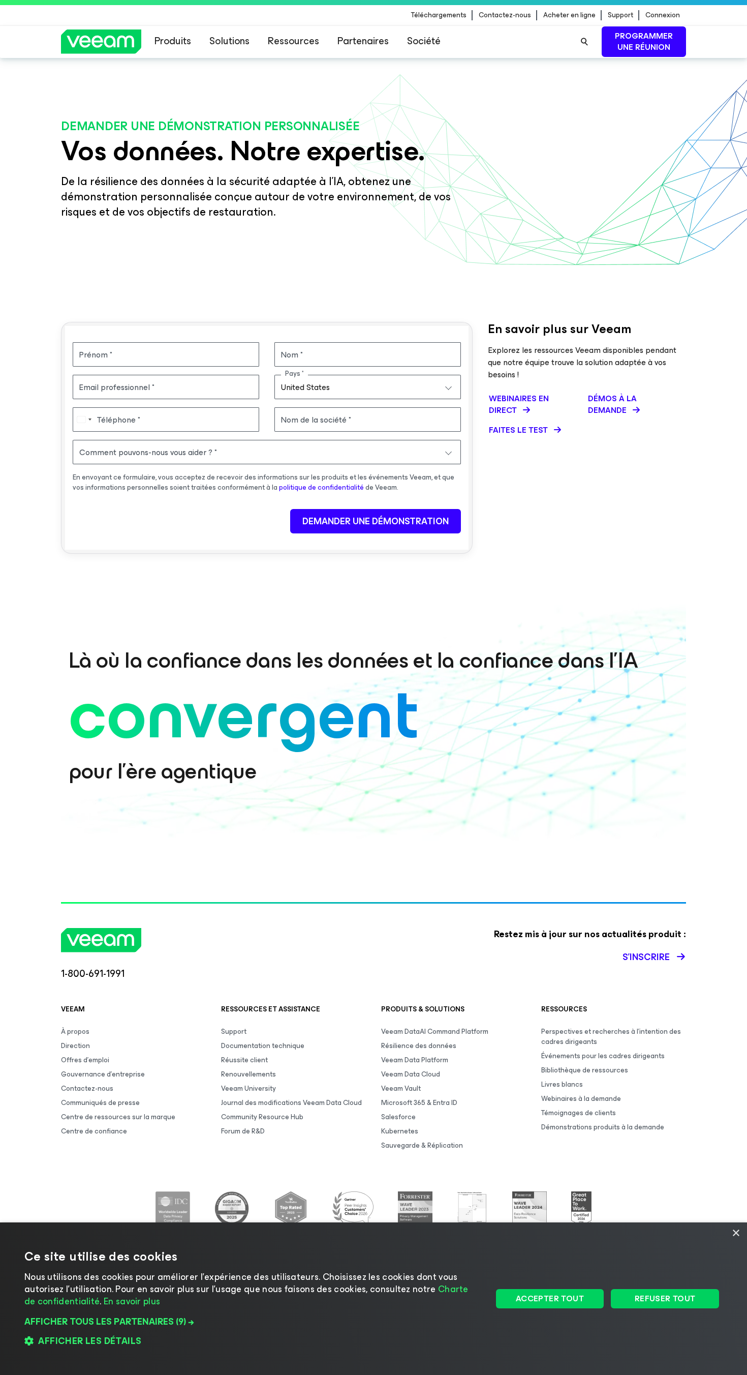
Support (620, 15)
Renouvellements (248, 1074)
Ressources (293, 41)
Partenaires (363, 41)
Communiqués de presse (100, 1103)
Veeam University (248, 1088)
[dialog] (373, 1298)
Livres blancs (562, 1084)
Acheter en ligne (569, 15)
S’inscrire (646, 957)
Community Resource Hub (262, 1117)
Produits (172, 41)
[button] (251, 1322)
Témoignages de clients (578, 1113)
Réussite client (244, 1060)
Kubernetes (399, 1131)
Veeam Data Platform (414, 1060)
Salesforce (398, 1117)
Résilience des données (418, 1046)
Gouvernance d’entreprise (103, 1074)
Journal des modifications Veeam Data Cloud (291, 1103)
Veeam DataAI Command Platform (434, 1031)
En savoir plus (132, 1301)
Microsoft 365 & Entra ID (419, 1103)
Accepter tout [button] (550, 1298)
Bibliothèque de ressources (584, 1070)
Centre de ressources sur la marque (118, 1117)
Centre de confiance (94, 1131)
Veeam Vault (401, 1088)
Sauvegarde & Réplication (422, 1145)
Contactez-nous (505, 15)
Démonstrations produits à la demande (602, 1127)
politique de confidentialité (321, 487)
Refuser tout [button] (665, 1298)
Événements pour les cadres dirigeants (603, 1056)
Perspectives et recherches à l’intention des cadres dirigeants (611, 1037)
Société (424, 41)
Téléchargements (438, 15)
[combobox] (367, 387)
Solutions (229, 41)
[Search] (584, 42)
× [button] (735, 1233)
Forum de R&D (243, 1131)
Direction (75, 1046)
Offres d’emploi (85, 1060)
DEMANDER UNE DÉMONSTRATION (375, 521)
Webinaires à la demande (581, 1098)
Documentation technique (262, 1046)
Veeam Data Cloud (410, 1074)
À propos (75, 1031)
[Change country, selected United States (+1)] (84, 419)
